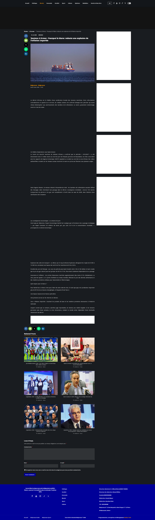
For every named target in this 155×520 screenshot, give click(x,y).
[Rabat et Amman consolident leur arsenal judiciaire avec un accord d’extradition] (78, 350)
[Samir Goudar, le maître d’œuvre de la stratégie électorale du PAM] (78, 383)
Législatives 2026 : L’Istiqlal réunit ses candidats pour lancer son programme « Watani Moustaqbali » (78, 430)
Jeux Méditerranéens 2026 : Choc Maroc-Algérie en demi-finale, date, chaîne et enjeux (41, 364)
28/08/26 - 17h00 (78, 367)
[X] (125, 3)
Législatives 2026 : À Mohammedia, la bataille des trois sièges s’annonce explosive (41, 430)
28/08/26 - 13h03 (78, 433)
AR (110, 3)
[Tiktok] (122, 3)
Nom (26, 463)
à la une (34, 35)
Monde (41, 35)
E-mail (62, 463)
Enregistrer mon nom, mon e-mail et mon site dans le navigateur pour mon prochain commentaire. (53, 470)
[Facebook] (114, 3)
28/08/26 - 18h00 (41, 367)
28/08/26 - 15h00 (78, 400)
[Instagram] (120, 3)
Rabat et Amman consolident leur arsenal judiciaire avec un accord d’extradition (78, 364)
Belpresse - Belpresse (38, 85)
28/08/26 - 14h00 (41, 433)
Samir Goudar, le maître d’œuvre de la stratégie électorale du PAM (77, 397)
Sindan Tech (127, 517)
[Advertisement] (62, 319)
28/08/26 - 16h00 (41, 400)
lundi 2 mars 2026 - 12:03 (37, 87)
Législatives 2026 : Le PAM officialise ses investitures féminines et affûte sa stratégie (41, 397)
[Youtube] (117, 3)
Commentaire (28, 447)
